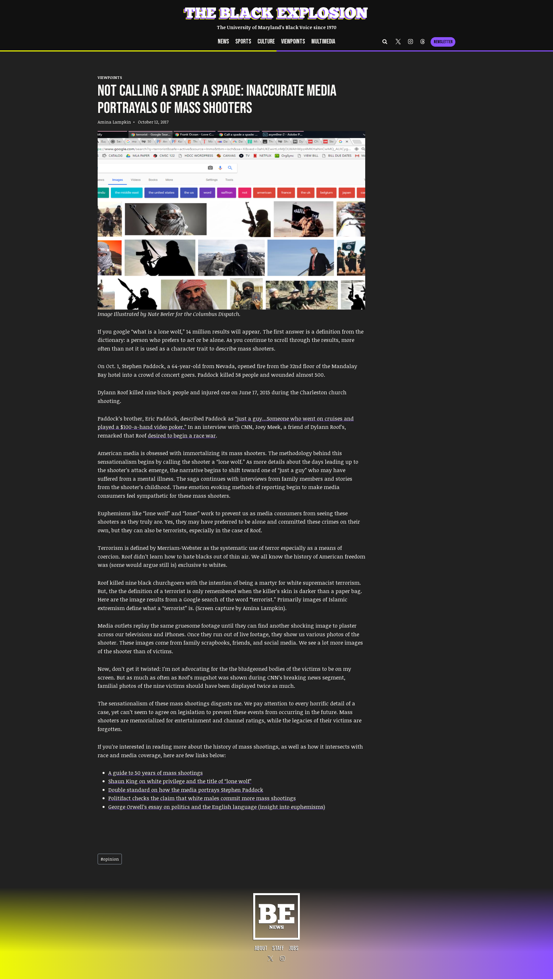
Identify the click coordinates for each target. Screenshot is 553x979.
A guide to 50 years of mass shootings (155, 772)
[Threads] (422, 41)
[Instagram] (410, 41)
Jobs (293, 948)
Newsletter (443, 41)
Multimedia (323, 42)
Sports (243, 42)
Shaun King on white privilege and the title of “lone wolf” (179, 781)
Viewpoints (293, 42)
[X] (398, 41)
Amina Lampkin (114, 122)
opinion (110, 859)
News (223, 42)
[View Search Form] (385, 42)
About (261, 948)
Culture (266, 42)
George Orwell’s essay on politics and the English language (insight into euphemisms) (216, 806)
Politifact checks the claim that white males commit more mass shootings (202, 798)
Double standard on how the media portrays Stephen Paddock (185, 789)
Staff (278, 948)
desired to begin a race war (182, 435)
